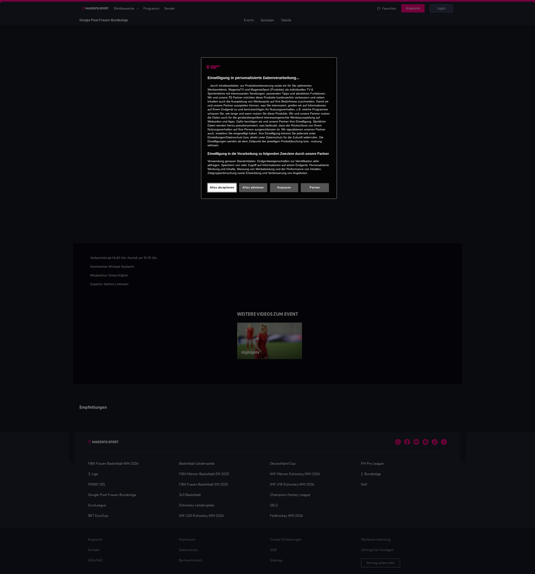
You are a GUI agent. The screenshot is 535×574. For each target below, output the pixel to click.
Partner (315, 187)
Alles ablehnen (253, 187)
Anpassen (284, 187)
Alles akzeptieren (222, 187)
